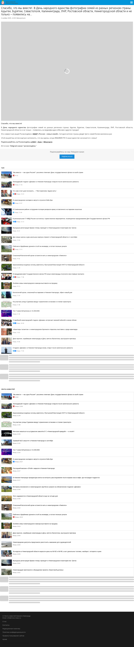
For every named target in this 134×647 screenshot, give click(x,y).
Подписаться (67, 156)
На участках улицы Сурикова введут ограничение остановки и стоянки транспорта (42, 302)
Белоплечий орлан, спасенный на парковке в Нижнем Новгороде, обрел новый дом (42, 292)
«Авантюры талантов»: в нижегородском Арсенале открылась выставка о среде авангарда (45, 329)
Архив (5, 639)
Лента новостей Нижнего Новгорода (16, 643)
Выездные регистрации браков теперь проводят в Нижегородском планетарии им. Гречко (44, 228)
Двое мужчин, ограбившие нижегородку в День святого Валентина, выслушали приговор (44, 338)
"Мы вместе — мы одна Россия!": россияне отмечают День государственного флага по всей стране (48, 172)
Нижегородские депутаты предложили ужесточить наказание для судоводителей (42, 542)
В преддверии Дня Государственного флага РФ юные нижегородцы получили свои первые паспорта (48, 274)
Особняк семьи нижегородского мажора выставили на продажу (35, 283)
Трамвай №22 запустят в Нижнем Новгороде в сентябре (33, 441)
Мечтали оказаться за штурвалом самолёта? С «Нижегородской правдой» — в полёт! (43, 431)
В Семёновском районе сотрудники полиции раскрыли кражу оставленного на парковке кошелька (47, 209)
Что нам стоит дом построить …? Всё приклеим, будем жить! (34, 191)
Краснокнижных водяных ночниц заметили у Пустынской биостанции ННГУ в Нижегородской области (48, 265)
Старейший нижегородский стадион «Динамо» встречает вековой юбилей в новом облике (45, 320)
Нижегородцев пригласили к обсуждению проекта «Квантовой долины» (38, 570)
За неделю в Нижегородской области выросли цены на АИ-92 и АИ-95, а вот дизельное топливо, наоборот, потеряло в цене (57, 551)
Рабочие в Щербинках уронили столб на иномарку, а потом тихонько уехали (40, 246)
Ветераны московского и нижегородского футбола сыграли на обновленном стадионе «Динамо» (47, 487)
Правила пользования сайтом (13, 636)
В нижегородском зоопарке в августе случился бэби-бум (33, 200)
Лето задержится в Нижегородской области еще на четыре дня (35, 496)
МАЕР (35, 134)
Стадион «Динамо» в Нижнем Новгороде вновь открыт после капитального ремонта (43, 348)
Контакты (6, 625)
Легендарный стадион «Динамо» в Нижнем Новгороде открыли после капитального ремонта (46, 182)
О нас (5, 621)
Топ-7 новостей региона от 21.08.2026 (26, 311)
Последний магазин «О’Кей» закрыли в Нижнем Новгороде (34, 468)
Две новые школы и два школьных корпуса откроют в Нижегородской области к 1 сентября (45, 237)
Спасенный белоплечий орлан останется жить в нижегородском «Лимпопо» (40, 255)
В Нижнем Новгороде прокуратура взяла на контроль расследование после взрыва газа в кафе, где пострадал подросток (56, 477)
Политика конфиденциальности (14, 632)
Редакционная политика (11, 629)
